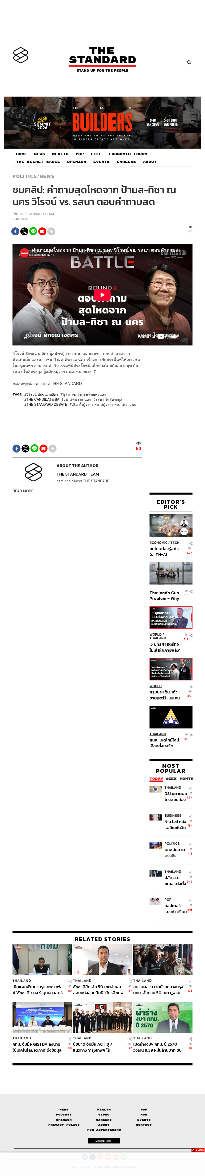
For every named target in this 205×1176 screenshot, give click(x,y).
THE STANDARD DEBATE (46, 404)
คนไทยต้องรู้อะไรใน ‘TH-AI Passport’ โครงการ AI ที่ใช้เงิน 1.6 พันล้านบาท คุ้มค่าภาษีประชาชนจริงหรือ (165, 551)
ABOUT (150, 162)
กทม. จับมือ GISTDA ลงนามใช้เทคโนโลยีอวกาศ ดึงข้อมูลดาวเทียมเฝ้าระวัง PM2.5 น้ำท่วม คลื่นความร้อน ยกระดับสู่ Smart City (37, 1047)
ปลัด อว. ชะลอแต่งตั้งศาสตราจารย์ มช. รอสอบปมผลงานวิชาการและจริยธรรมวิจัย (176, 880)
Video (104, 1114)
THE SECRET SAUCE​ (38, 162)
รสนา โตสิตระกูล (109, 399)
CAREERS (126, 162)
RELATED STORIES (102, 939)
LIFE (96, 154)
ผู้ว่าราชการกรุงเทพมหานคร (84, 394)
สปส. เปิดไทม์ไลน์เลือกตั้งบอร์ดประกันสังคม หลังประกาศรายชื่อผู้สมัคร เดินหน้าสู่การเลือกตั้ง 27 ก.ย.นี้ (164, 742)
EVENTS (101, 162)
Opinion (64, 1119)
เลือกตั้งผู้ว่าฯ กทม (85, 404)
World (156, 634)
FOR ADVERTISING (104, 1129)
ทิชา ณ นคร (81, 399)
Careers (104, 1119)
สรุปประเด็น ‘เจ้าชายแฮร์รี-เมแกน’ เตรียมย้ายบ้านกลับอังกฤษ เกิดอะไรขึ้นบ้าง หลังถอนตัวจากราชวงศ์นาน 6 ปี (165, 694)
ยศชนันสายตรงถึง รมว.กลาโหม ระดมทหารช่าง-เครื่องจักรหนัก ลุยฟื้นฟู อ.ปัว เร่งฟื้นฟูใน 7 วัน (176, 852)
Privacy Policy (64, 1124)
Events (144, 1119)
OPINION (76, 162)
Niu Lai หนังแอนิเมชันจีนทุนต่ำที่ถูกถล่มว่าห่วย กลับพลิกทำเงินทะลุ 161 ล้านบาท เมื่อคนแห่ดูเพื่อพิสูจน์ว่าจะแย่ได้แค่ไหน (175, 824)
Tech (174, 543)
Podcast (64, 1114)
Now (143, 1114)
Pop (143, 1109)
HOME (21, 154)
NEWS (39, 154)
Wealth (104, 1109)
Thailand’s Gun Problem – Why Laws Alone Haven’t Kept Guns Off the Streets (164, 595)
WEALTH (60, 154)
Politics (24, 176)
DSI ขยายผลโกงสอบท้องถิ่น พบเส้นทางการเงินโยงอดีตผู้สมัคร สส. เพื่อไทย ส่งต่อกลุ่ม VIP (175, 796)
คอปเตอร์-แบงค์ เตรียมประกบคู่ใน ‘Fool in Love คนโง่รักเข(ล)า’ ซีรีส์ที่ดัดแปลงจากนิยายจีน (176, 908)
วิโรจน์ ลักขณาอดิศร (42, 394)
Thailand (158, 638)
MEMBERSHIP (104, 1140)
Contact (144, 1124)
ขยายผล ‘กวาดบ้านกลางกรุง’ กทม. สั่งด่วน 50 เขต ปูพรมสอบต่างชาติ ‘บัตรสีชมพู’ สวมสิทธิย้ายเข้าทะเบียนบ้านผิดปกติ (158, 989)
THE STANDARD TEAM (36, 214)
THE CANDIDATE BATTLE (47, 399)
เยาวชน (130, 404)
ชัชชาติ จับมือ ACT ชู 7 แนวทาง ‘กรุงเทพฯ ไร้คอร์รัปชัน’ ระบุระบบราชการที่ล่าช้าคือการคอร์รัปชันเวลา (98, 1047)
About (104, 1124)
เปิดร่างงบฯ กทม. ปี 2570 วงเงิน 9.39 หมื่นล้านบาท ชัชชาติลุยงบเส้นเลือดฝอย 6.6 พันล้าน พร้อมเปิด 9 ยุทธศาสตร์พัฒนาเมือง (157, 1047)
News (47, 176)
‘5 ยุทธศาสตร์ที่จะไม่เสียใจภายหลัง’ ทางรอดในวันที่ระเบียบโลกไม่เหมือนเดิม (165, 647)
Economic (159, 543)
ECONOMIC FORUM (128, 154)
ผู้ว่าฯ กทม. (111, 404)
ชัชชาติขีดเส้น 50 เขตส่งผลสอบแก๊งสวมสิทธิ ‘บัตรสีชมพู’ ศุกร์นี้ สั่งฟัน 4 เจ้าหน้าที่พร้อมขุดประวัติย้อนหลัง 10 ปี (98, 989)
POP (80, 154)
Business (173, 816)
